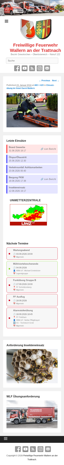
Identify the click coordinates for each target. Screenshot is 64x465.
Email (47, 68)
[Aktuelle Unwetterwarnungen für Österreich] (28, 224)
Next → (55, 80)
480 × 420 (39, 85)
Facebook (17, 68)
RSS (32, 68)
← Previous (44, 80)
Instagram (39, 68)
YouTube (24, 68)
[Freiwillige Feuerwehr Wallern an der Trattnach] (32, 8)
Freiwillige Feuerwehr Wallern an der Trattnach (35, 48)
